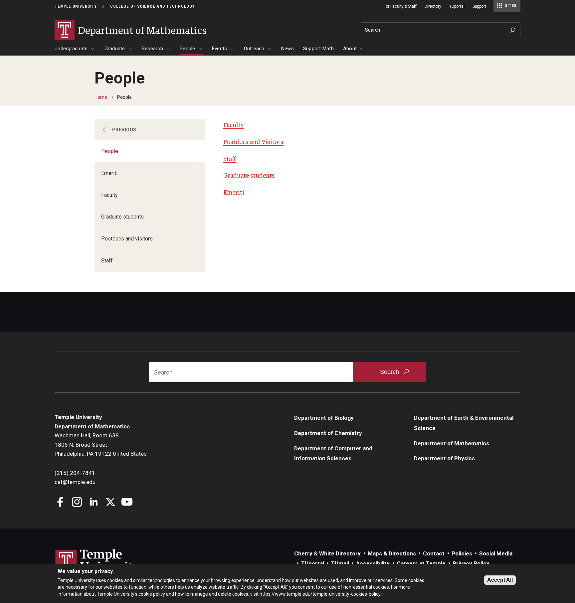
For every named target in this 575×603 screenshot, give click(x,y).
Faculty (109, 195)
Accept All (500, 580)
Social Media (495, 553)
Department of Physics (444, 458)
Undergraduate (71, 49)
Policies (462, 553)
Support (479, 6)
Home (101, 97)
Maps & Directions (392, 553)
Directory (433, 6)
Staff (107, 260)
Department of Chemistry (328, 433)
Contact (434, 553)
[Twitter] (110, 503)
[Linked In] (93, 503)
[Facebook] (60, 503)
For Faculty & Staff (400, 6)
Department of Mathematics (451, 443)
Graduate (114, 49)
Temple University (76, 6)
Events (219, 49)
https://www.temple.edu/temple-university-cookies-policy (320, 594)
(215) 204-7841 (75, 473)
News (287, 49)
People (187, 49)
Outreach (254, 49)
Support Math (318, 49)
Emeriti (109, 173)
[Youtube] (127, 503)
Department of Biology (324, 417)
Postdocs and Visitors (253, 141)
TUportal (457, 6)
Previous (124, 129)
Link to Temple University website (98, 561)
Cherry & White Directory (327, 553)
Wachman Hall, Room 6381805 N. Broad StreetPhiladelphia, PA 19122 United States (101, 444)
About (350, 49)
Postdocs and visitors (127, 238)
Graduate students (122, 217)
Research (152, 49)
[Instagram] (77, 503)
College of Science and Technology (152, 6)
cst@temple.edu (75, 482)
